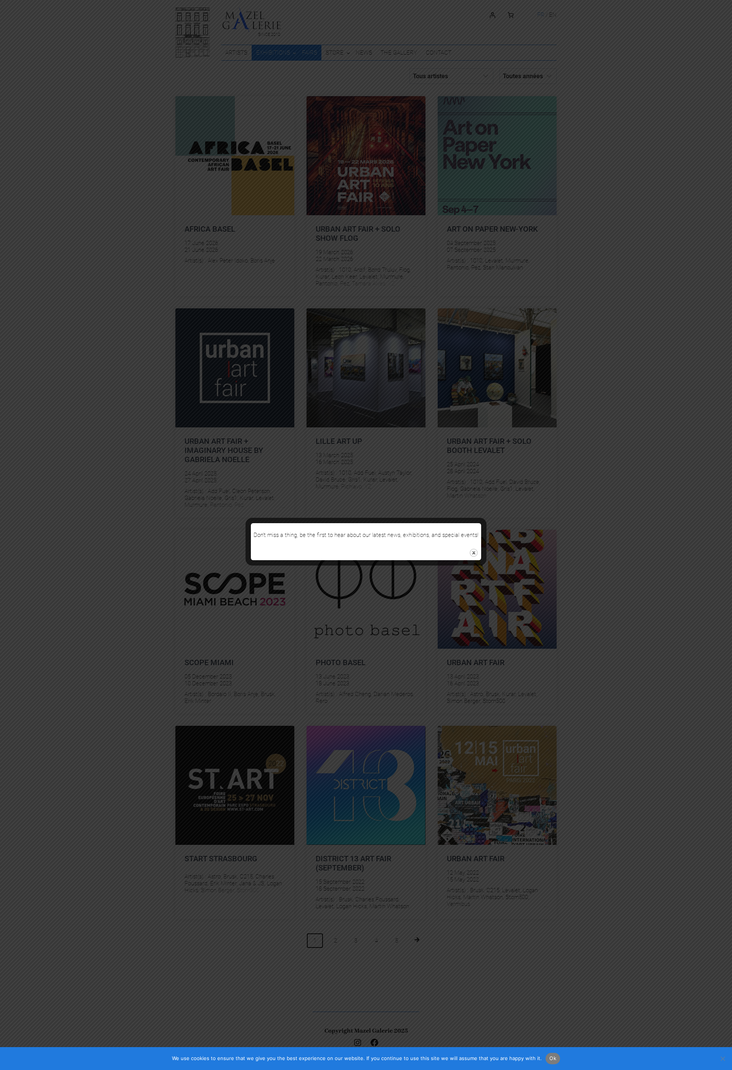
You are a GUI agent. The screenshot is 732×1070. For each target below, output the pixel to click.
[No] (722, 1058)
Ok (552, 1058)
